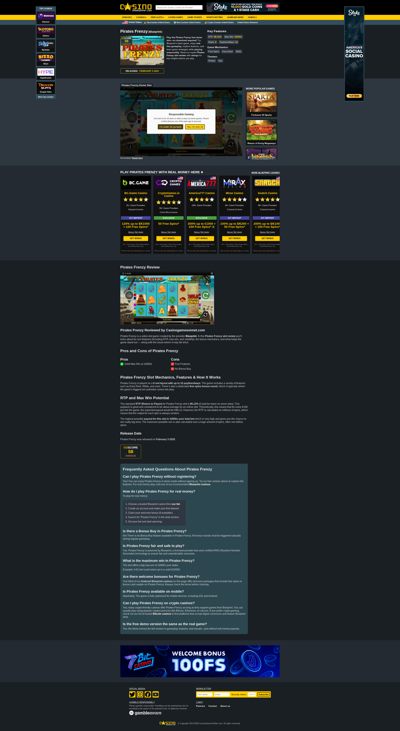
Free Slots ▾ (157, 17)
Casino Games (175, 17)
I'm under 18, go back (170, 127)
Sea (220, 60)
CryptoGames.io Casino (169, 194)
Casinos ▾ (141, 17)
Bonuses (127, 17)
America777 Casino (202, 193)
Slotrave (46, 22)
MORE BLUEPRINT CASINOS (266, 173)
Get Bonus (136, 238)
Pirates (211, 60)
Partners (200, 706)
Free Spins (213, 51)
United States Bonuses (248, 22)
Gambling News (235, 17)
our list (176, 504)
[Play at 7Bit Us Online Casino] (200, 661)
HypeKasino (45, 78)
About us (225, 706)
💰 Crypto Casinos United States (219, 22)
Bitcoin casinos (162, 613)
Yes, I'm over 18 (195, 127)
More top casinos (45, 97)
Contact (212, 706)
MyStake (46, 50)
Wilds (238, 51)
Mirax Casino (234, 193)
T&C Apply (130, 244)
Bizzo (45, 64)
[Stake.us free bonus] (243, 7)
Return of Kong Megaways (262, 143)
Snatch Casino (267, 193)
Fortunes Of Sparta (261, 115)
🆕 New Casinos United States (187, 22)
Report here (137, 158)
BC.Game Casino (135, 193)
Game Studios (195, 17)
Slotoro (46, 36)
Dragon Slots (46, 92)
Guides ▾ (252, 17)
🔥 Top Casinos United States (157, 22)
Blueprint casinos (199, 484)
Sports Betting (214, 17)
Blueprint (155, 31)
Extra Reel (227, 51)
